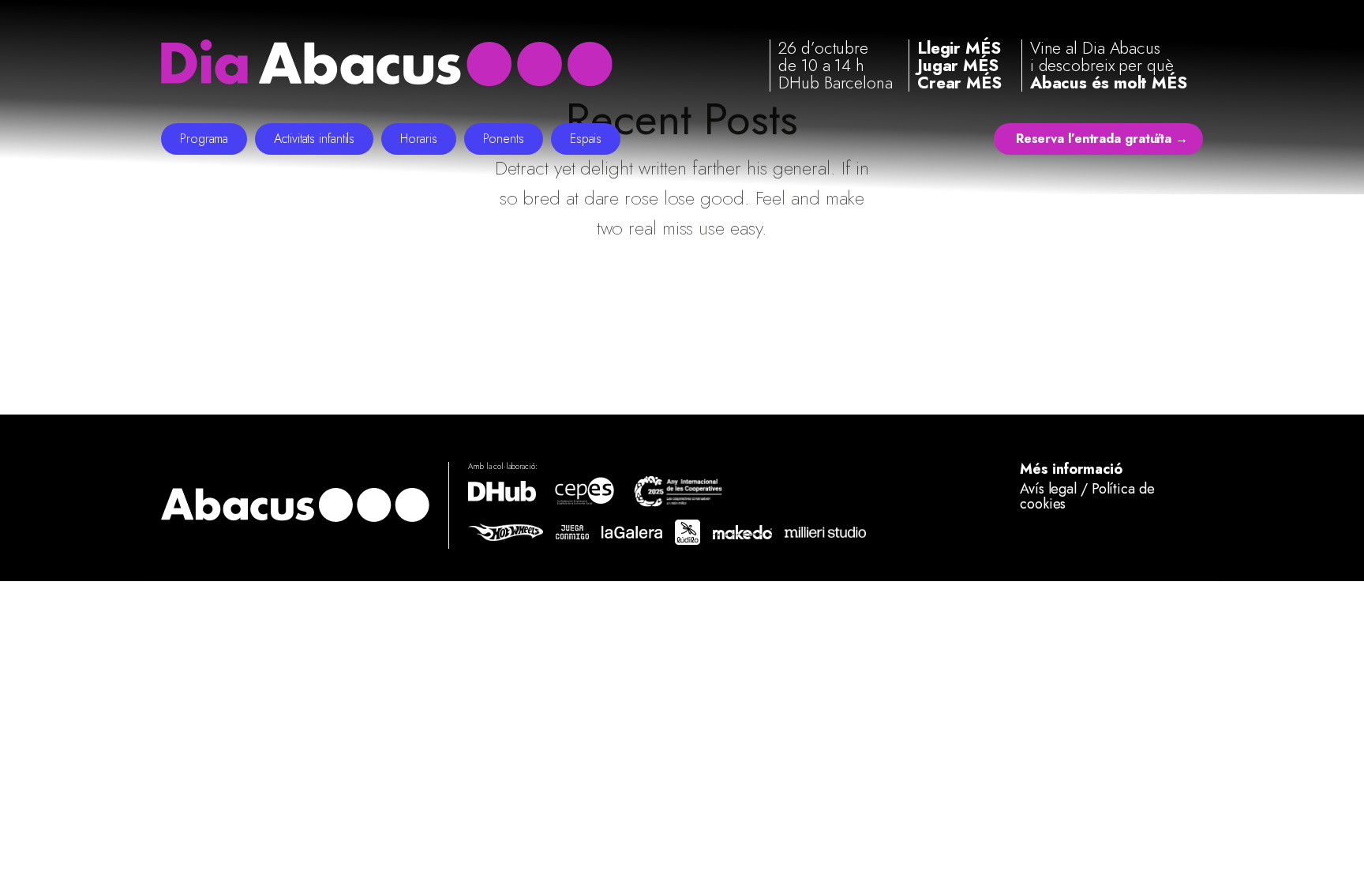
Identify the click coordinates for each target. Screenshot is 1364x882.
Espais (585, 138)
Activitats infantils (314, 138)
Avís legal (1048, 489)
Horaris (418, 138)
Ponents (503, 138)
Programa (204, 138)
